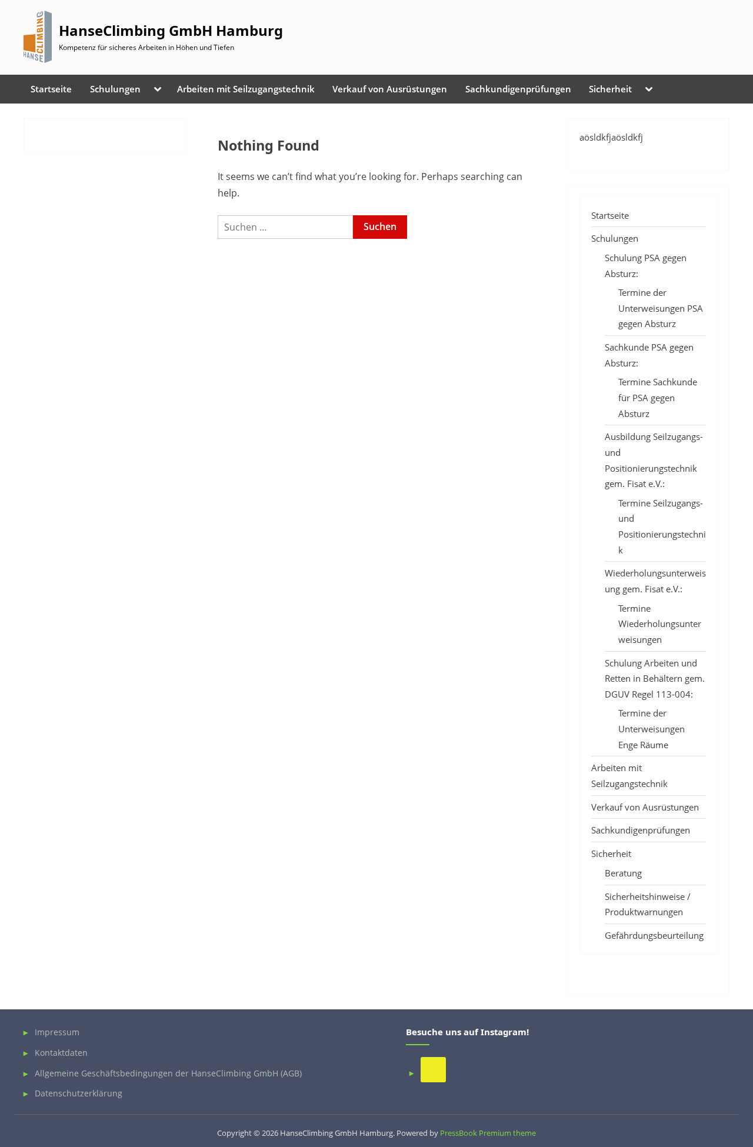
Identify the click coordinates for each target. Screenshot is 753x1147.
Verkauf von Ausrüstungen (389, 89)
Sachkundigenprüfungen (518, 89)
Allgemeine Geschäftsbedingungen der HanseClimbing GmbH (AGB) (168, 1073)
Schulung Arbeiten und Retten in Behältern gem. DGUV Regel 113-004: (655, 678)
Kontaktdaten (61, 1052)
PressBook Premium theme (488, 1133)
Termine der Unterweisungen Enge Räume (651, 728)
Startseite (51, 89)
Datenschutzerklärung (78, 1093)
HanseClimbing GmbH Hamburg (171, 30)
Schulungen (115, 89)
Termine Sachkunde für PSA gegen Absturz (657, 397)
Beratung (623, 873)
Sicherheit (610, 89)
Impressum (57, 1032)
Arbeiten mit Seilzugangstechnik (246, 89)
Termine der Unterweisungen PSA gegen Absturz (660, 307)
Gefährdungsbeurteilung (654, 935)
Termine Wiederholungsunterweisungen (659, 623)
